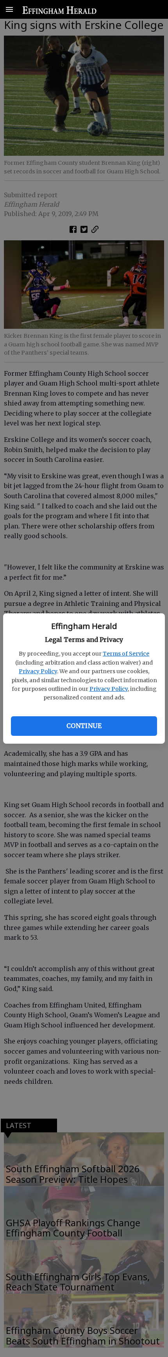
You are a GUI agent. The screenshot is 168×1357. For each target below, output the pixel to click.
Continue (84, 726)
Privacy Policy (38, 671)
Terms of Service (126, 653)
